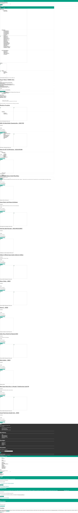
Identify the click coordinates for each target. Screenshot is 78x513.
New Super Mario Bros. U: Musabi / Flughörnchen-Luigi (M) (14, 386)
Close (6, 456)
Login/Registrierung (2, 456)
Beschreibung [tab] (4, 93)
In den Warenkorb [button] (2, 132)
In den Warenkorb (2, 91)
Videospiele (5, 147)
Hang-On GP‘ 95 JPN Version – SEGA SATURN (11, 149)
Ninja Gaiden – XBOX (5, 360)
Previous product (2, 83)
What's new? (18, 92)
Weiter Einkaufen (2, 506)
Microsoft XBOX (2, 305)
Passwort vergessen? (11, 483)
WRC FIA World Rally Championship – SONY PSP (12, 123)
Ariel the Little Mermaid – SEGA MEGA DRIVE (11, 228)
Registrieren (1, 496)
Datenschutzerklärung (61, 490)
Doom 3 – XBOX (4, 307)
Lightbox (1, 63)
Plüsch (15, 92)
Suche (1, 4)
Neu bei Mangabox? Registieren (4, 486)
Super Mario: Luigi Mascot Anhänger (9, 202)
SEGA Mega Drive (2, 226)
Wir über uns (3, 442)
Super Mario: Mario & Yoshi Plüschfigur (9, 175)
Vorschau (1, 159)
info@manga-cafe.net (5, 429)
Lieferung (3, 443)
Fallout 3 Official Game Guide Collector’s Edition (11, 254)
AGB (2, 434)
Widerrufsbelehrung (4, 435)
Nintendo (12, 92)
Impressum (3, 437)
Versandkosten (3, 157)
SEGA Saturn (2, 147)
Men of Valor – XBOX (5, 281)
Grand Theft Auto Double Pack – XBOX (9, 412)
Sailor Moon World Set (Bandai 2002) (9, 333)
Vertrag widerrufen (4, 436)
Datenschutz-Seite (54, 510)
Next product (2, 85)
